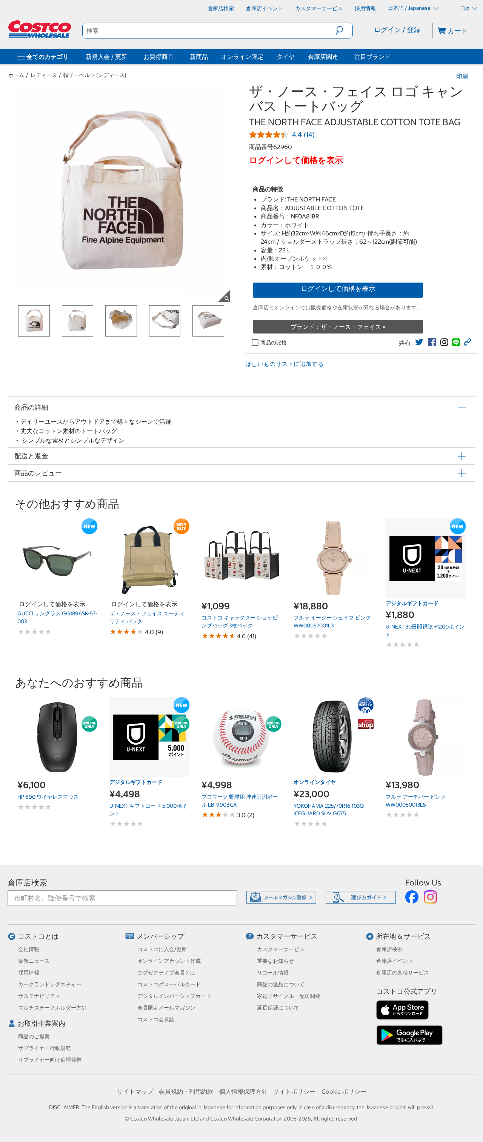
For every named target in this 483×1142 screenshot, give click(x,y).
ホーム (16, 75)
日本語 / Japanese (410, 8)
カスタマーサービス (286, 936)
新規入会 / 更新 (106, 56)
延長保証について (278, 1007)
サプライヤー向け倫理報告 (50, 1059)
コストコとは (38, 936)
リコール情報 (273, 972)
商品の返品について (281, 984)
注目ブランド (372, 56)
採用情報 (28, 972)
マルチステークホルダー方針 (52, 1007)
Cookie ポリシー (343, 1091)
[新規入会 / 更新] (128, 56)
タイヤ (286, 56)
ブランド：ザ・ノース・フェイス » (338, 326)
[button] (343, 30)
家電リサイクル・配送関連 (288, 996)
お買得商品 (158, 56)
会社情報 (28, 949)
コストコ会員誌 (155, 1019)
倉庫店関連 (323, 56)
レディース (44, 75)
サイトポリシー (294, 1091)
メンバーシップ (160, 936)
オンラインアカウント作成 (169, 961)
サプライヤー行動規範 (44, 1048)
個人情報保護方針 (243, 1091)
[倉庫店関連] (339, 56)
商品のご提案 (34, 1036)
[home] (40, 29)
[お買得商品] (175, 56)
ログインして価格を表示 (338, 288)
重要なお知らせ (275, 961)
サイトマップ (135, 1091)
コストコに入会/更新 (162, 949)
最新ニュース (34, 961)
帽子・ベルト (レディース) (94, 75)
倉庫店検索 (27, 883)
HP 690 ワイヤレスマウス (48, 796)
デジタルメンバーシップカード (174, 996)
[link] (419, 342)
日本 (465, 8)
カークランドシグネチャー (50, 984)
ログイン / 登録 (397, 29)
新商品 (199, 56)
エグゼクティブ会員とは (166, 972)
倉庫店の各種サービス (402, 972)
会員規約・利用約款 (186, 1091)
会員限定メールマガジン (166, 1007)
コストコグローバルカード (169, 984)
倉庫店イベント (394, 961)
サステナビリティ (39, 996)
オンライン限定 (242, 56)
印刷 (462, 76)
